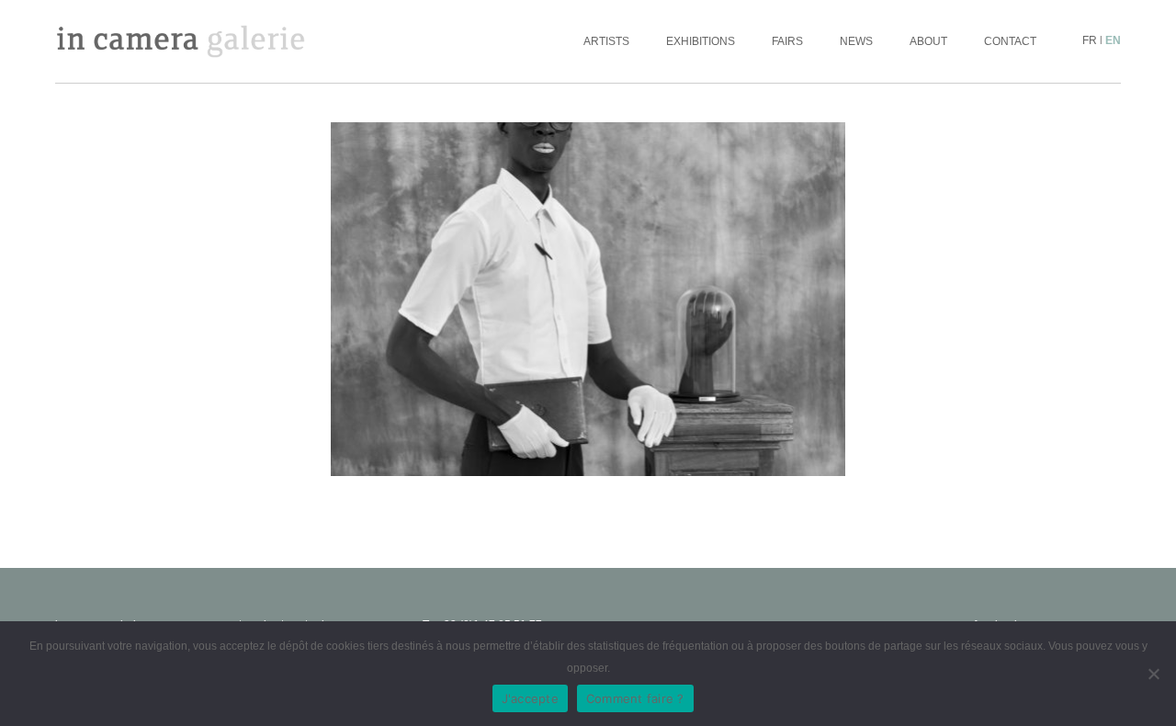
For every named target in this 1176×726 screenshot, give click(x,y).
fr (1089, 40)
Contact (1010, 41)
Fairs (787, 41)
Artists (606, 41)
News (856, 41)
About (928, 41)
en (1113, 40)
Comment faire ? (635, 698)
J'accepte (530, 698)
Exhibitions (700, 41)
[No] (1153, 673)
